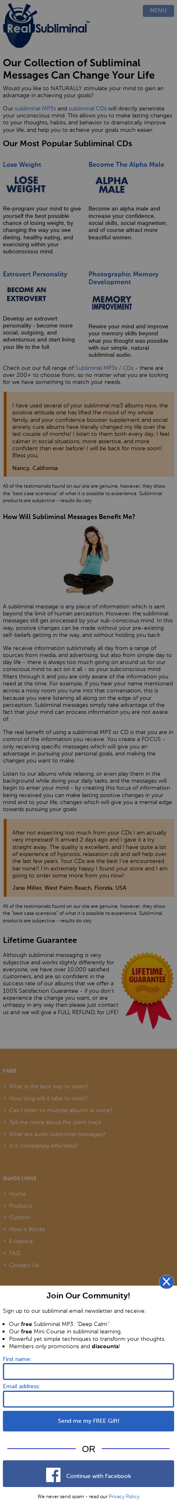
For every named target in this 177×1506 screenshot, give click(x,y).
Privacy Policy (124, 1496)
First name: (17, 1359)
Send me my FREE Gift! (88, 1421)
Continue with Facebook (98, 1476)
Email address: (21, 1386)
